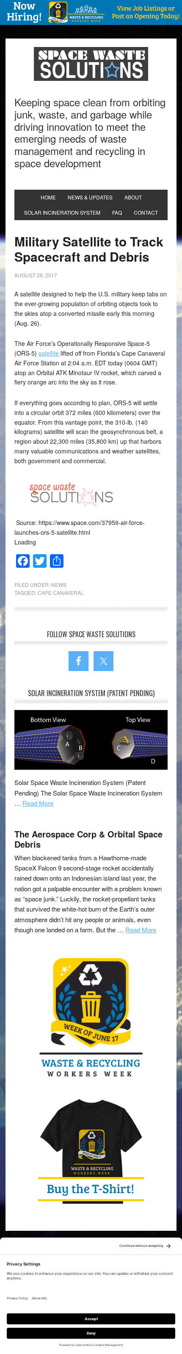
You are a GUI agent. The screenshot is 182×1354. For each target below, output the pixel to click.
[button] (91, 12)
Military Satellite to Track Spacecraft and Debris (88, 248)
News (58, 584)
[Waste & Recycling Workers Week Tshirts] (90, 1151)
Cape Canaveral (61, 592)
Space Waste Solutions (91, 64)
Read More (37, 803)
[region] (91, 12)
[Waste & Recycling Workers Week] (90, 1019)
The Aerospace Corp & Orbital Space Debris (88, 839)
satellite (49, 353)
